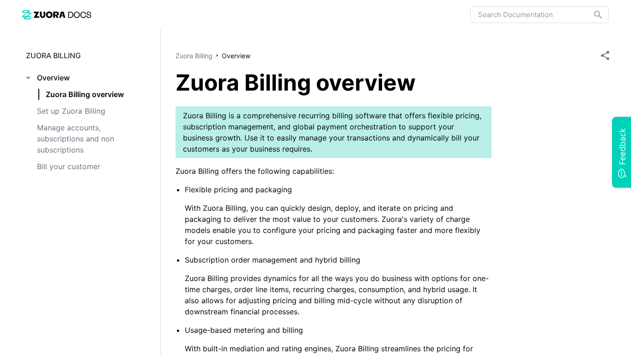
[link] (56, 14)
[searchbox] (591, 14)
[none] (605, 55)
